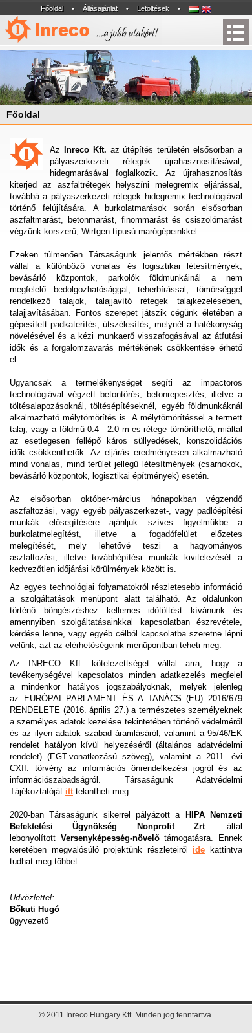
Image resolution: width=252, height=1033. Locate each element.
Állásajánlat (100, 8)
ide (199, 849)
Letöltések (153, 8)
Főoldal (52, 8)
